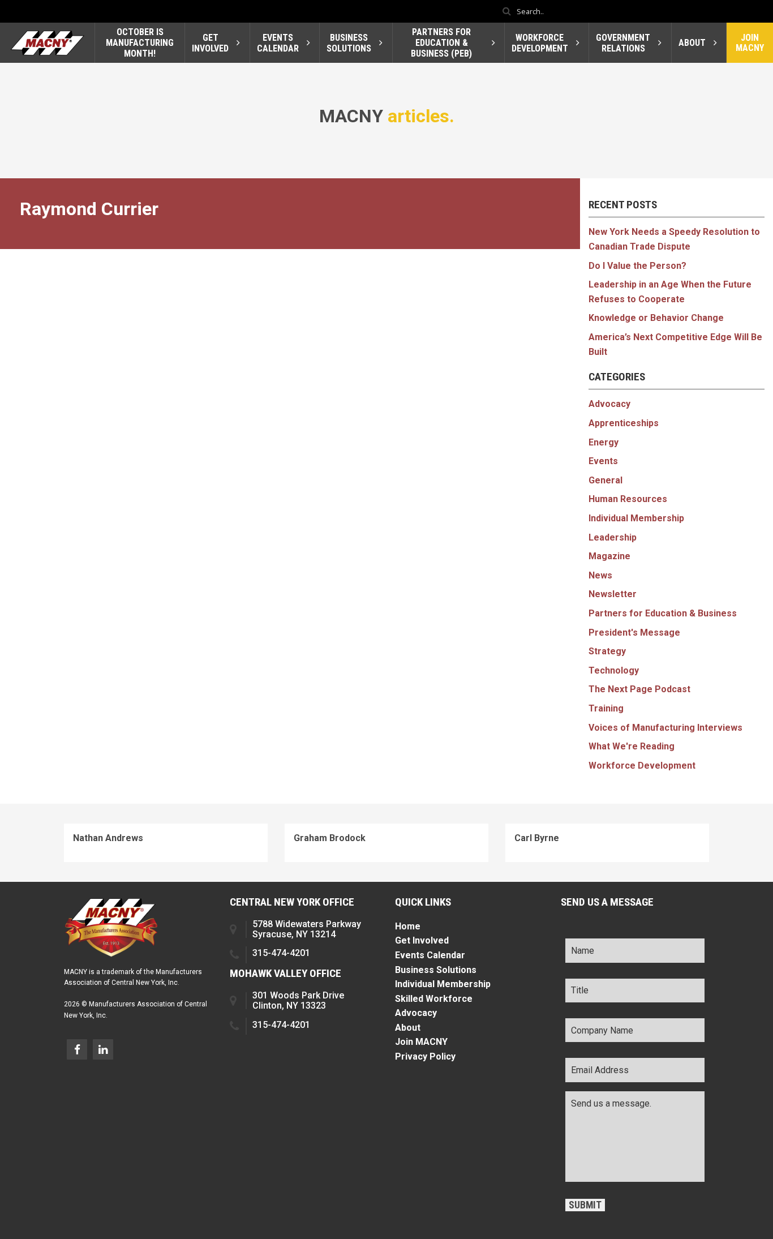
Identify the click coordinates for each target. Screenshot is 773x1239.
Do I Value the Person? (637, 265)
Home (407, 926)
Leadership (613, 537)
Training (606, 708)
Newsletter (613, 594)
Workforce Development (642, 765)
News (600, 575)
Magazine (609, 556)
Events (603, 461)
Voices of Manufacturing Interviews (665, 727)
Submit (585, 1205)
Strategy (607, 651)
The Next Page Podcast (639, 689)
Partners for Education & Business (663, 613)
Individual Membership (636, 518)
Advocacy (609, 403)
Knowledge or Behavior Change (656, 317)
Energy (604, 442)
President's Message (634, 632)
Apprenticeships (624, 423)
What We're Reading (632, 746)
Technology (614, 670)
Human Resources (628, 499)
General (605, 480)
